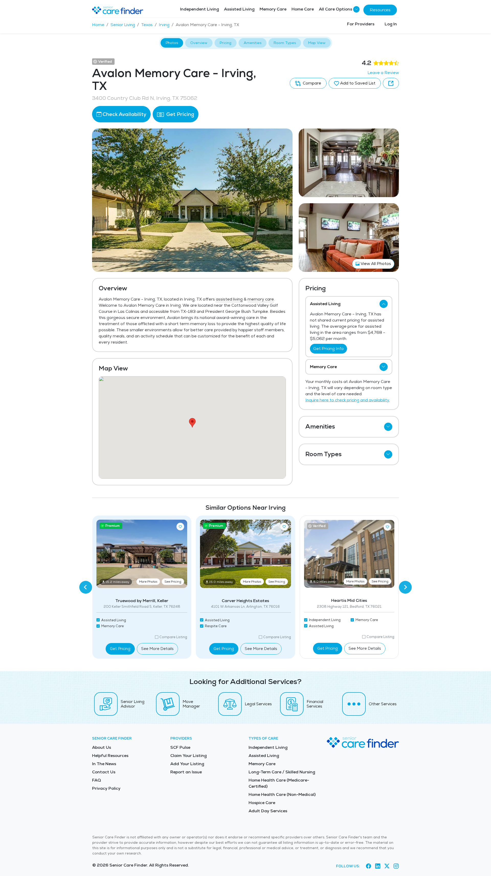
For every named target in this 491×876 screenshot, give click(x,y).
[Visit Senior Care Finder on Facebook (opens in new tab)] (368, 866)
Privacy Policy (106, 788)
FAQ (96, 780)
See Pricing (172, 582)
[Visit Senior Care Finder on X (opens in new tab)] (386, 866)
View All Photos (375, 263)
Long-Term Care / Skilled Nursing (282, 772)
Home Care (303, 9)
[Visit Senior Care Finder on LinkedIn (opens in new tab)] (377, 866)
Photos (172, 42)
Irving (164, 24)
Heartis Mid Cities (349, 600)
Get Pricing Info (328, 348)
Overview (198, 42)
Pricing (225, 42)
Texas (147, 24)
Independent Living (199, 9)
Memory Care (273, 9)
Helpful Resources (110, 755)
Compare (311, 83)
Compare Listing (173, 637)
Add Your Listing (187, 763)
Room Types (285, 42)
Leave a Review (383, 72)
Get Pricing (179, 114)
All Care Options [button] (335, 9)
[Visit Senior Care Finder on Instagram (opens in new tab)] (396, 866)
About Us (101, 747)
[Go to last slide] (85, 587)
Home (98, 24)
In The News (104, 763)
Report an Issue (186, 772)
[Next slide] (405, 587)
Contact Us (103, 772)
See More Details (157, 648)
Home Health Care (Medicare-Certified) (279, 783)
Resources (380, 10)
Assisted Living (239, 9)
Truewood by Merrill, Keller (141, 600)
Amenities (252, 42)
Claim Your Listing (188, 755)
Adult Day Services (268, 811)
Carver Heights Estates (245, 600)
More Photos (148, 582)
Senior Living (122, 24)
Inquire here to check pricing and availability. (347, 400)
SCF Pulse (180, 747)
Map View (317, 42)
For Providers (360, 24)
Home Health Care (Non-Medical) (282, 794)
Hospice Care (262, 802)
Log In (391, 24)
